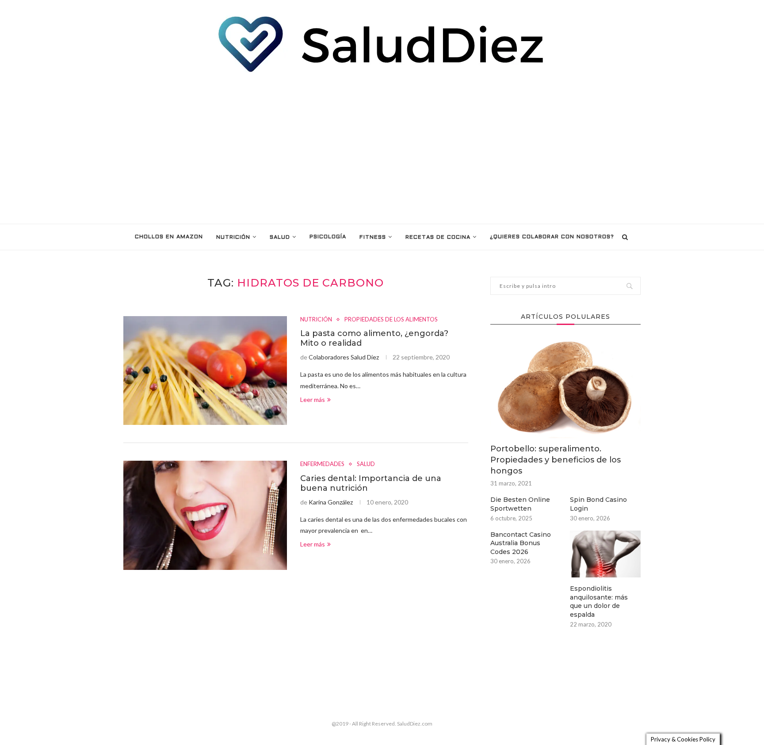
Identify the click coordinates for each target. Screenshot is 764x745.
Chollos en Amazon (169, 237)
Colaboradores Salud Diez (344, 357)
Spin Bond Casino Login (598, 504)
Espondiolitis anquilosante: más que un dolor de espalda (599, 602)
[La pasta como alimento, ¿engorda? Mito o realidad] (205, 370)
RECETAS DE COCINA (437, 237)
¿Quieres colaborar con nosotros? (552, 237)
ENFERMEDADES (322, 464)
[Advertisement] (382, 148)
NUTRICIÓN (233, 237)
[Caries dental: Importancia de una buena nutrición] (205, 515)
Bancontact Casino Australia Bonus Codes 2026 (520, 543)
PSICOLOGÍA (327, 237)
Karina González (331, 502)
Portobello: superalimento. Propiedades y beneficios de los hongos (555, 460)
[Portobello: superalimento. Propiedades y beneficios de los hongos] (565, 388)
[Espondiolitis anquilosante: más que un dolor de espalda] (605, 554)
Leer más (312, 399)
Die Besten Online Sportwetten (520, 504)
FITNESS (372, 237)
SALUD (280, 237)
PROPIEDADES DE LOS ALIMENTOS (391, 319)
